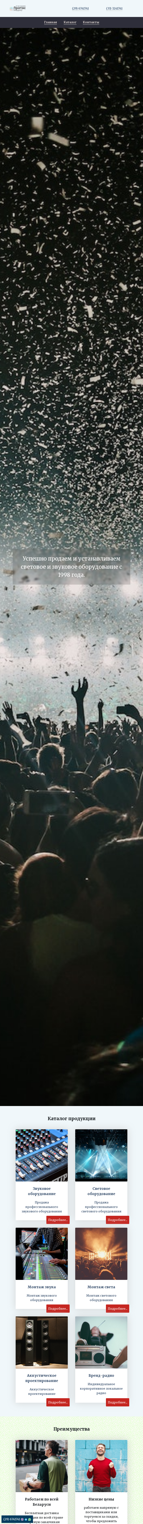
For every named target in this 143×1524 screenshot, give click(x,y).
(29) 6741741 (80, 8)
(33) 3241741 (114, 8)
